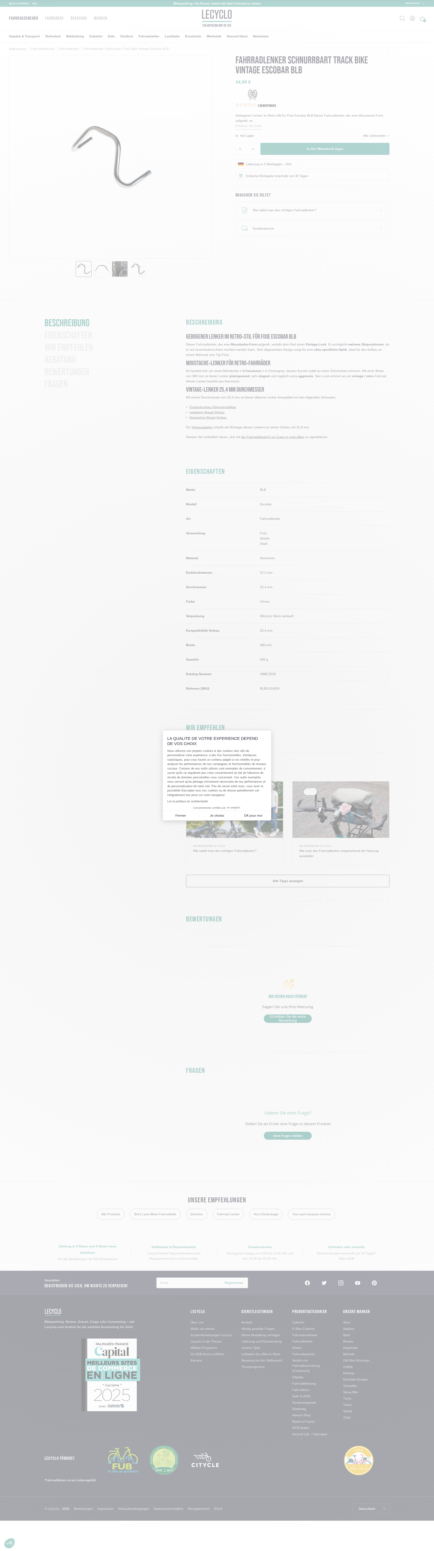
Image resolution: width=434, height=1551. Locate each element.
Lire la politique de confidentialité (187, 801)
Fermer (180, 815)
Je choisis (217, 815)
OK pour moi (253, 815)
